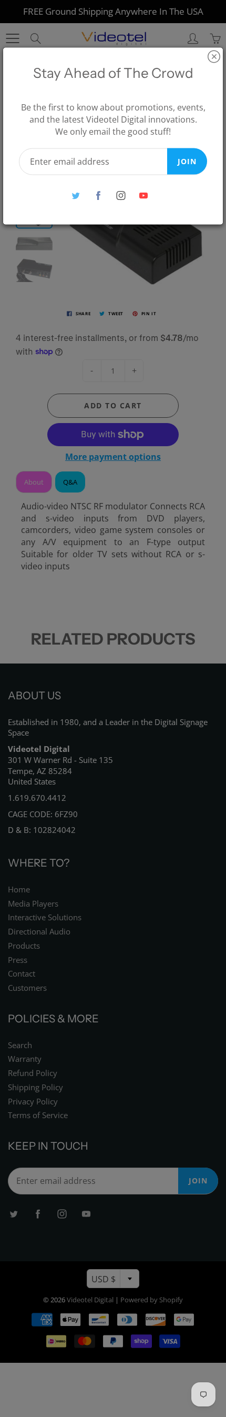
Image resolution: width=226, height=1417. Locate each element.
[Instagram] (120, 195)
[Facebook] (98, 195)
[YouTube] (143, 195)
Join (187, 161)
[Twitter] (75, 195)
